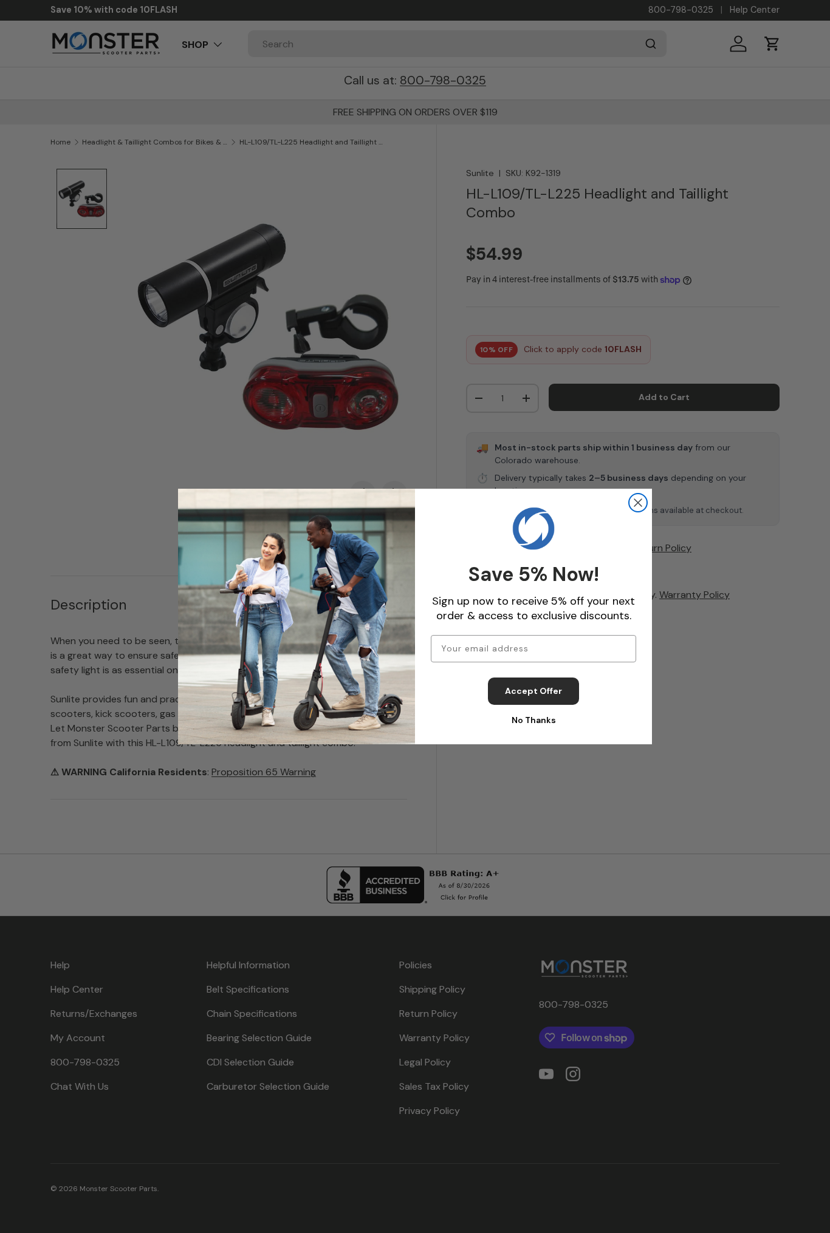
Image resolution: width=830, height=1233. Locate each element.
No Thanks (534, 720)
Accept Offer (533, 690)
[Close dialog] (638, 503)
